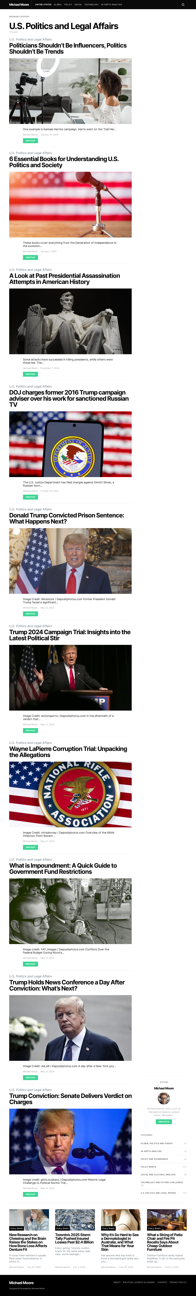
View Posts (163, 1122)
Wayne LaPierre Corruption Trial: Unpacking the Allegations (68, 752)
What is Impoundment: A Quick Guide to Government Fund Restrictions (63, 868)
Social (78, 4)
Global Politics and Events (157, 1143)
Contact (162, 1282)
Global (58, 4)
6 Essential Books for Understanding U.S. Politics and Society (64, 162)
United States (43, 4)
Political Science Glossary (139, 1282)
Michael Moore (19, 4)
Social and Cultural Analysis (158, 1174)
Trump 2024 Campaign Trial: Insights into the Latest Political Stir (69, 635)
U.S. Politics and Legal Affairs (30, 39)
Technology (92, 4)
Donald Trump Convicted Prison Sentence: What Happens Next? (66, 518)
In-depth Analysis (111, 4)
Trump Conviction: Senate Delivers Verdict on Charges (70, 1099)
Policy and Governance (154, 1159)
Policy (68, 4)
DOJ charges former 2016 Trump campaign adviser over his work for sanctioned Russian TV (69, 398)
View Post (30, 141)
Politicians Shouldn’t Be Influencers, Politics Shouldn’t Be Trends (67, 48)
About (117, 1282)
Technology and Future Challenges (162, 1182)
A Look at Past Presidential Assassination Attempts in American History (64, 278)
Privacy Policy (178, 1282)
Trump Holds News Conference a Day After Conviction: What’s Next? (66, 985)
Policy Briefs (148, 1167)
